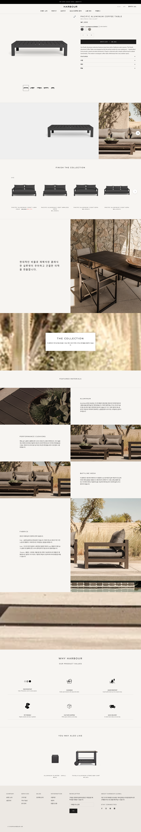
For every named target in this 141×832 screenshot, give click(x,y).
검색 (124, 6)
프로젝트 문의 (40, 797)
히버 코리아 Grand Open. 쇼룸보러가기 (70, 1)
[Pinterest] (110, 808)
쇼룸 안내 (88, 11)
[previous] (3, 133)
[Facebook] (101, 808)
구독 (73, 811)
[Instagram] (106, 808)
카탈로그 (98, 11)
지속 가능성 (24, 800)
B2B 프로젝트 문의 (76, 11)
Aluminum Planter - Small (55, 775)
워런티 (52, 800)
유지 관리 (23, 803)
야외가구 (54, 11)
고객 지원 (23, 797)
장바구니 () (132, 6)
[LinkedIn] (114, 808)
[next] (138, 133)
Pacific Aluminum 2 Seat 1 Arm (24, 207)
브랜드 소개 (43, 11)
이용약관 (53, 797)
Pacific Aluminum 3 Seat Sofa (117, 207)
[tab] (108, 56)
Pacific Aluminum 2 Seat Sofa (86, 207)
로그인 (119, 6)
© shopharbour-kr (15, 826)
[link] (26, 88)
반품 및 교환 (54, 803)
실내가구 (63, 11)
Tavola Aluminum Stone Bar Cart (86, 775)
